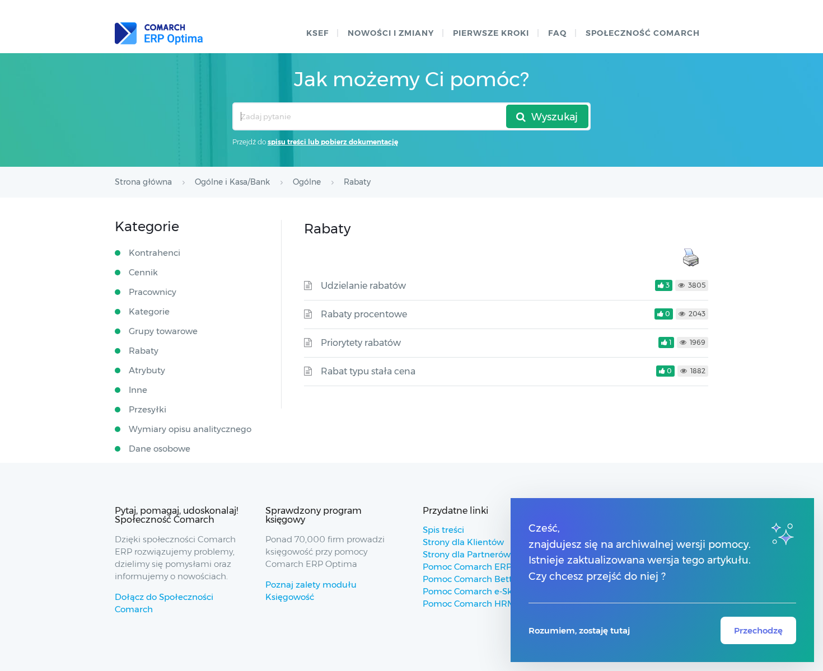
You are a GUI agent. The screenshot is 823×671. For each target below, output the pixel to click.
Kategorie (149, 311)
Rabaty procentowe (364, 314)
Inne (138, 389)
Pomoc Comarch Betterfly (477, 579)
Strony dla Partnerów (467, 554)
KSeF (317, 33)
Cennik (143, 272)
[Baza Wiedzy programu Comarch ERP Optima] (159, 33)
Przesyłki (147, 409)
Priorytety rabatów (361, 342)
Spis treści (443, 529)
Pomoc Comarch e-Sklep (474, 591)
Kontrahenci (154, 252)
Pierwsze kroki (491, 33)
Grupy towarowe (163, 331)
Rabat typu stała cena (368, 371)
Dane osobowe (159, 448)
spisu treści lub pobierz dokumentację (333, 142)
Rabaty (143, 350)
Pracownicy (152, 292)
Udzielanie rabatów (363, 285)
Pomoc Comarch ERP (467, 566)
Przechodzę (758, 630)
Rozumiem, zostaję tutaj (579, 630)
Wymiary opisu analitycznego (190, 429)
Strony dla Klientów (463, 542)
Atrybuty (147, 370)
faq (557, 33)
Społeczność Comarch (643, 33)
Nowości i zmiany (391, 33)
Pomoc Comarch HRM (469, 603)
